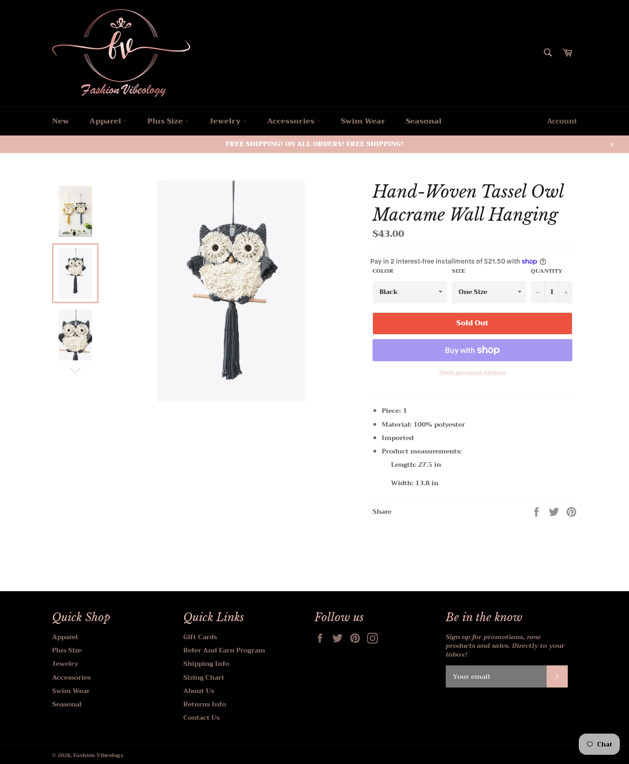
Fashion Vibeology (98, 755)
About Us (198, 690)
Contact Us (201, 717)
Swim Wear (363, 121)
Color (383, 271)
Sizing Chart (203, 677)
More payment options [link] (472, 372)
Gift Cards (200, 636)
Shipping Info (206, 663)
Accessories (291, 121)
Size (458, 271)
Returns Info (204, 704)
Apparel (106, 121)
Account (562, 121)
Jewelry (226, 121)
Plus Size (166, 121)
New (60, 121)
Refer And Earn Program (224, 650)
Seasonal (424, 121)
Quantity (547, 271)
